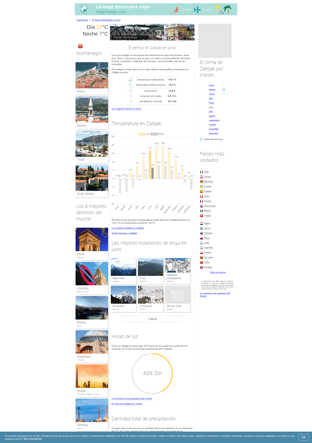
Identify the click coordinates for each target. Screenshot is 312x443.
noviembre (214, 129)
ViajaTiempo (82, 20)
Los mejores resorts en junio (126, 108)
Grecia (207, 228)
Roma (81, 322)
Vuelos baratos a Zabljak (124, 233)
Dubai (81, 391)
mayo (211, 103)
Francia (80, 257)
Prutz (143, 278)
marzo (212, 94)
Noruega (208, 267)
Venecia (82, 425)
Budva (81, 125)
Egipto (207, 223)
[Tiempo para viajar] (156, 15)
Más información (33, 438)
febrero (212, 89)
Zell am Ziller (174, 306)
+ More (152, 319)
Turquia (80, 360)
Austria (207, 176)
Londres (83, 288)
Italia (79, 326)
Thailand (208, 233)
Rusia (206, 238)
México (207, 210)
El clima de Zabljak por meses (127, 403)
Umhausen (146, 306)
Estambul (84, 357)
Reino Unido (82, 291)
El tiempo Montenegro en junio (106, 20)
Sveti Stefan (85, 194)
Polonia (207, 252)
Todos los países (218, 272)
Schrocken (118, 306)
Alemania (208, 181)
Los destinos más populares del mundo (132, 398)
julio (211, 111)
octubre (212, 124)
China (206, 262)
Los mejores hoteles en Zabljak (128, 228)
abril (211, 98)
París (80, 254)
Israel (206, 243)
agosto (212, 116)
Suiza (206, 196)
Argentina (208, 247)
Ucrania (207, 186)
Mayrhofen (118, 278)
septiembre (214, 120)
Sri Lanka (208, 257)
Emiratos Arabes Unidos (88, 394)
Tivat (80, 160)
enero (211, 85)
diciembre (213, 133)
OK (303, 437)
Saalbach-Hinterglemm (174, 276)
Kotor (81, 91)
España (207, 191)
